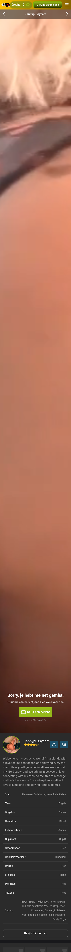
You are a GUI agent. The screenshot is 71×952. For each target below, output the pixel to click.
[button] (54, 744)
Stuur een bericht (38, 712)
